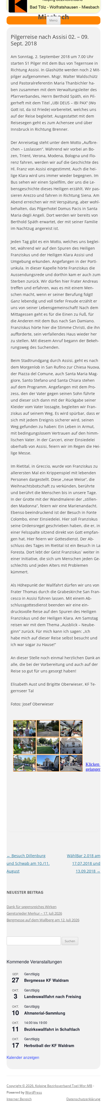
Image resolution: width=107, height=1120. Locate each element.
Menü (53, 20)
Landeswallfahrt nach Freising (52, 996)
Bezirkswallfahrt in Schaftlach (52, 1029)
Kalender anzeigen (23, 1057)
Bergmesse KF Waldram (46, 980)
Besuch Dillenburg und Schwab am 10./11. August (28, 863)
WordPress (33, 1092)
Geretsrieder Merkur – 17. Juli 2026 (34, 913)
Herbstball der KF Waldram (49, 1045)
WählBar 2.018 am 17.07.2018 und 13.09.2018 (83, 863)
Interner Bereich (19, 1099)
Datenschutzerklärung (83, 1099)
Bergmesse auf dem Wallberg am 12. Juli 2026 (43, 919)
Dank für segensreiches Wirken (32, 906)
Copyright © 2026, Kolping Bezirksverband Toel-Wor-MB (49, 1085)
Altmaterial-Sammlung (44, 1013)
